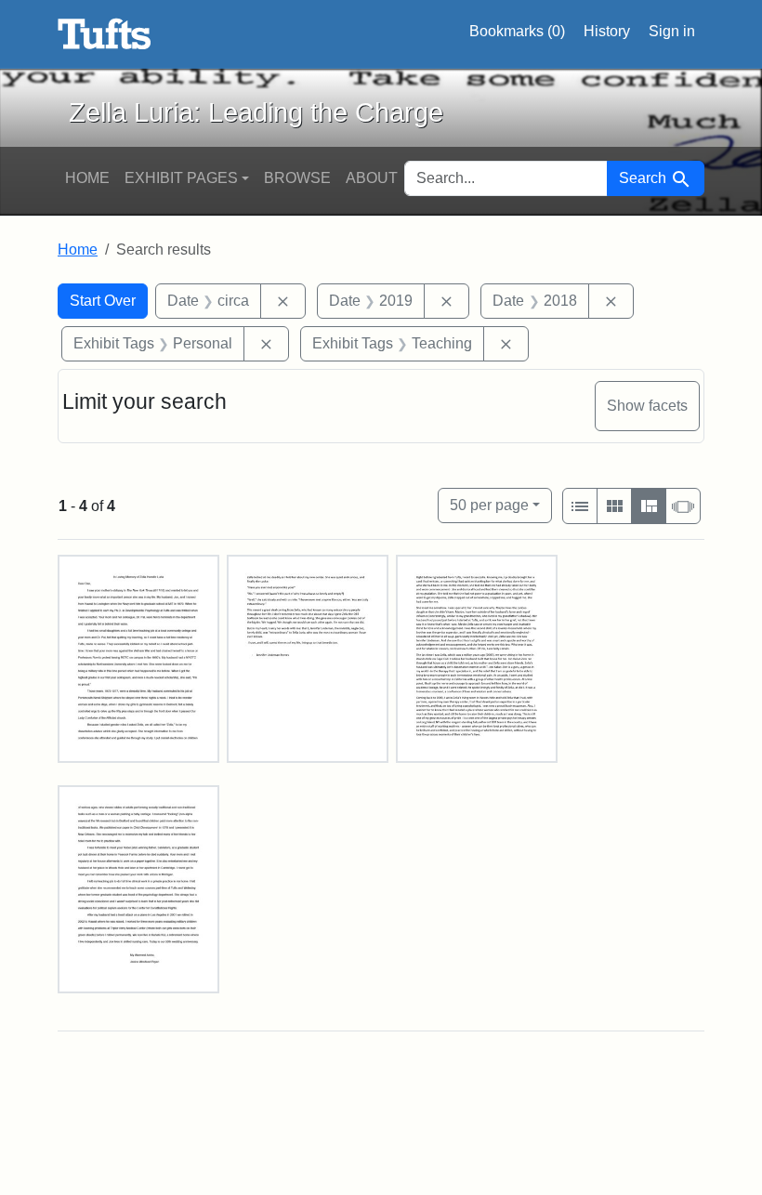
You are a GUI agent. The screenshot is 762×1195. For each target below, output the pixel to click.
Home (87, 178)
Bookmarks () (517, 31)
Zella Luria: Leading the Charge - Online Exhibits (104, 34)
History (607, 31)
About (372, 178)
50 (489, 504)
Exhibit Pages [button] (181, 178)
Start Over (103, 301)
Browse (297, 178)
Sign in (672, 31)
